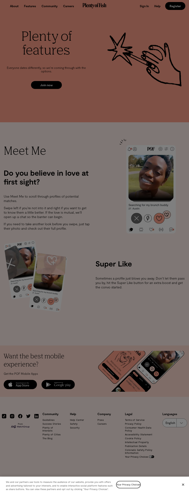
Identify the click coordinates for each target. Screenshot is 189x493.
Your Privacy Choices (128, 484)
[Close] (183, 484)
